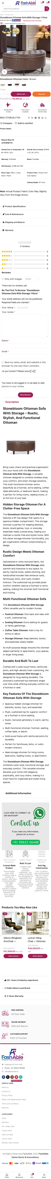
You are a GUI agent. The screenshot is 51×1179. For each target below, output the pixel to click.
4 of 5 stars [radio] (25, 307)
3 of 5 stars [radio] (23, 307)
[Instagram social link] (12, 1077)
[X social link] (32, 118)
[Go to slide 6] (26, 73)
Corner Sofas (7, 1130)
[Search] (47, 8)
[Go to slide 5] (24, 73)
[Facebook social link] (29, 118)
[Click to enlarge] (4, 71)
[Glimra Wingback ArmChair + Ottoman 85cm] (13, 923)
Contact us (6, 1091)
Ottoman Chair (9, 14)
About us (5, 1087)
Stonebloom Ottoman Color (14, 79)
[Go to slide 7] (29, 73)
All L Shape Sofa (8, 1126)
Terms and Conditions (10, 1104)
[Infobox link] (21, 20)
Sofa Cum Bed (7, 1135)
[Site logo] (25, 3)
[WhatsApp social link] (45, 118)
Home (1, 14)
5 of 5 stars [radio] (27, 307)
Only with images (13, 279)
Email (5, 351)
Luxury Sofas (7, 1139)
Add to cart (21, 94)
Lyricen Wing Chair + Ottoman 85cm (37, 941)
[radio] (2, 84)
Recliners (5, 1122)
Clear (3, 89)
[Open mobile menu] (3, 3)
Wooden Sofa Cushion (10, 1143)
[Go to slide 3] (19, 73)
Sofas (4, 1118)
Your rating (8, 307)
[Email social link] (35, 118)
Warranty (5, 1108)
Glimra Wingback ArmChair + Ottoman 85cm (13, 941)
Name (5, 340)
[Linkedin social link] (42, 118)
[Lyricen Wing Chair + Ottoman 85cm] (37, 923)
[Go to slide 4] (22, 73)
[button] (2, 50)
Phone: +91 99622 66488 (15, 1068)
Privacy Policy (7, 1095)
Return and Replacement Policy (14, 1099)
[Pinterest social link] (39, 118)
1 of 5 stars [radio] (18, 307)
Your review (8, 312)
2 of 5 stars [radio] (20, 307)
